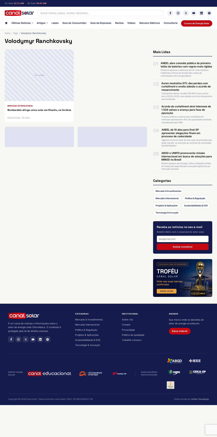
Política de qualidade (133, 335)
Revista (119, 22)
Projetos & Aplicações (167, 205)
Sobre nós (127, 319)
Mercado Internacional (167, 198)
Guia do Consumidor (74, 22)
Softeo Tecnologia (200, 399)
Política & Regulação (195, 198)
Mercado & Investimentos (168, 191)
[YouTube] (194, 13)
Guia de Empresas (100, 22)
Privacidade (128, 330)
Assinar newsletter (183, 246)
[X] (186, 13)
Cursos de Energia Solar (196, 23)
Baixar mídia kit (180, 331)
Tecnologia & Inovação (167, 212)
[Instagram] (178, 13)
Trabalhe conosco (131, 340)
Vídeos (131, 22)
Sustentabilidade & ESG (196, 205)
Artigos (41, 22)
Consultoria (170, 22)
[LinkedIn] (201, 13)
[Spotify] (209, 13)
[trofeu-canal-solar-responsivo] (182, 278)
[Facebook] (170, 13)
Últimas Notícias (21, 22)
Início (7, 33)
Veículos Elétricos (149, 22)
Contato (126, 324)
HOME (6, 24)
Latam (55, 22)
